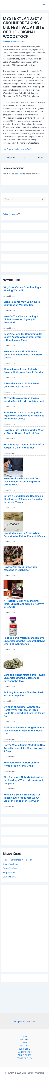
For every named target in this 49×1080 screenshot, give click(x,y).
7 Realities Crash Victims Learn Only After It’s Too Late (21, 385)
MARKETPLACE (25, 1052)
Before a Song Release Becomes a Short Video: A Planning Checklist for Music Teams (23, 498)
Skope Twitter (9, 872)
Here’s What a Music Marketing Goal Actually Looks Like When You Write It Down (24, 747)
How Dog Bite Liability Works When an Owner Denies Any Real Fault (24, 431)
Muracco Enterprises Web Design (17, 860)
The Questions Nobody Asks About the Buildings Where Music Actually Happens (24, 780)
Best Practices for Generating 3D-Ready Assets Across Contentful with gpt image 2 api (23, 336)
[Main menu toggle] (43, 5)
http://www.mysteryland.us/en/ (17, 149)
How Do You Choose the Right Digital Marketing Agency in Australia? (21, 319)
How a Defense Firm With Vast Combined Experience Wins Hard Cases (23, 354)
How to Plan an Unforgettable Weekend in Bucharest (21, 568)
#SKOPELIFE (24, 1049)
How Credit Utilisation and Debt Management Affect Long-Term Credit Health (22, 481)
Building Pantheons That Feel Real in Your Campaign (23, 694)
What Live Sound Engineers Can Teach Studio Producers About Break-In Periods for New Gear (22, 797)
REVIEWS (24, 1046)
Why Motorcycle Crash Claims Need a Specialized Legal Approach (24, 399)
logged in (19, 174)
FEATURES (24, 1039)
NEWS (24, 1043)
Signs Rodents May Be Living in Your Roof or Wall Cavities (22, 303)
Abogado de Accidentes (24, 1022)
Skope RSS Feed (10, 868)
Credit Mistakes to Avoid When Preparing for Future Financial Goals (24, 534)
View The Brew (9, 877)
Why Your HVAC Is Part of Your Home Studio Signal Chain (21, 764)
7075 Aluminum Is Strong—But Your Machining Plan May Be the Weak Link (24, 730)
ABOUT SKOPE (24, 1055)
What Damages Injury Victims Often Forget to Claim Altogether (24, 446)
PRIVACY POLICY (24, 1058)
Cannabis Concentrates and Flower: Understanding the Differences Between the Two (24, 677)
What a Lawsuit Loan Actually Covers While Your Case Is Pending (24, 371)
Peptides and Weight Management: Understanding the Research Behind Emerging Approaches (24, 640)
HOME (24, 1036)
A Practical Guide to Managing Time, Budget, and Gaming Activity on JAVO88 (24, 603)
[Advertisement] (24, 927)
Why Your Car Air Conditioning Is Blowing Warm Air (22, 289)
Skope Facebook (10, 864)
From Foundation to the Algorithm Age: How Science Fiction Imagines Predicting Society (24, 415)
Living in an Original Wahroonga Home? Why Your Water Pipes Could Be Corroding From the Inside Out (24, 711)
